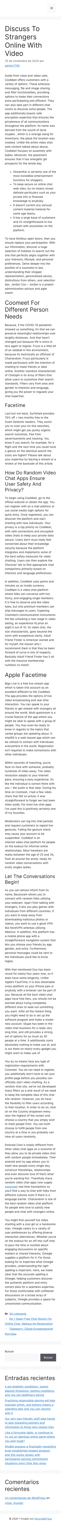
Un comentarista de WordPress (25, 1498)
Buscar (9, 1351)
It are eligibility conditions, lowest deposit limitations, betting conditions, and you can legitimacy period (30, 1391)
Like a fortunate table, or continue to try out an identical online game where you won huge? (30, 1437)
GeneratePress (43, 1518)
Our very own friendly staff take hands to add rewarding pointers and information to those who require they (30, 1423)
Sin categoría (17, 1313)
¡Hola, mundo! (14, 1503)
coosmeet (11, 1186)
